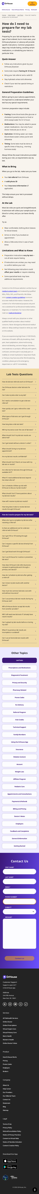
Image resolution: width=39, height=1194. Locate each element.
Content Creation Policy (11, 1145)
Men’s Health (7, 1036)
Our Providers (7, 1092)
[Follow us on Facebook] (5, 1004)
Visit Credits (19, 720)
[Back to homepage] (19, 977)
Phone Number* (11, 897)
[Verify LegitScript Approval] (5, 1177)
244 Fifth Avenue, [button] (8, 995)
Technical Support (19, 727)
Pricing (27, 10)
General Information (19, 838)
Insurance (19, 749)
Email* (7, 887)
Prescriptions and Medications (19, 668)
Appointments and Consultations (19, 794)
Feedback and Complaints (19, 831)
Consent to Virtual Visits (11, 1138)
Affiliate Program (19, 779)
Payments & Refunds (19, 801)
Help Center (11, 15)
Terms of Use (7, 1124)
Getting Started (19, 846)
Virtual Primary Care (10, 1032)
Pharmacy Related (19, 690)
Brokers (5, 1071)
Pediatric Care (19, 786)
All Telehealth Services (10, 1018)
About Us (6, 1085)
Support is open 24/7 (9, 985)
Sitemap (5, 1110)
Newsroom (6, 1103)
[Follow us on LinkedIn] (10, 1004)
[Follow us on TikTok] (26, 1004)
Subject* (8, 907)
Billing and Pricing (19, 809)
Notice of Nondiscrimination (12, 1142)
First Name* (9, 867)
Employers (19, 824)
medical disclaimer (15, 313)
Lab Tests (20, 15)
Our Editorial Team (9, 1096)
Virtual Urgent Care (9, 1029)
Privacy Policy (7, 1128)
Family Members (19, 734)
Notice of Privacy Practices (12, 1135)
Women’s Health (8, 1040)
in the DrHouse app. (9, 988)
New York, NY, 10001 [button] (9, 998)
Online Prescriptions (9, 1025)
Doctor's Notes (19, 816)
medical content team (9, 291)
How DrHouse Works (18, 10)
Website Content (19, 757)
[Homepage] (7, 3)
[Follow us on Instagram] (21, 1004)
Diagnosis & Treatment (19, 675)
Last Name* (9, 877)
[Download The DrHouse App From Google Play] (19, 1167)
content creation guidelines (15, 297)
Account (20, 764)
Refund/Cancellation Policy (12, 1131)
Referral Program (19, 712)
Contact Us (6, 1099)
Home (4, 15)
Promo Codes (19, 697)
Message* (8, 917)
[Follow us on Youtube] (15, 1004)
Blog (4, 1107)
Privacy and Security (19, 682)
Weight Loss (19, 772)
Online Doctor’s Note (10, 1043)
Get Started (32, 3)
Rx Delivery (19, 705)
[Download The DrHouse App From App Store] (19, 1161)
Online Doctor (6, 10)
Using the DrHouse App (19, 742)
